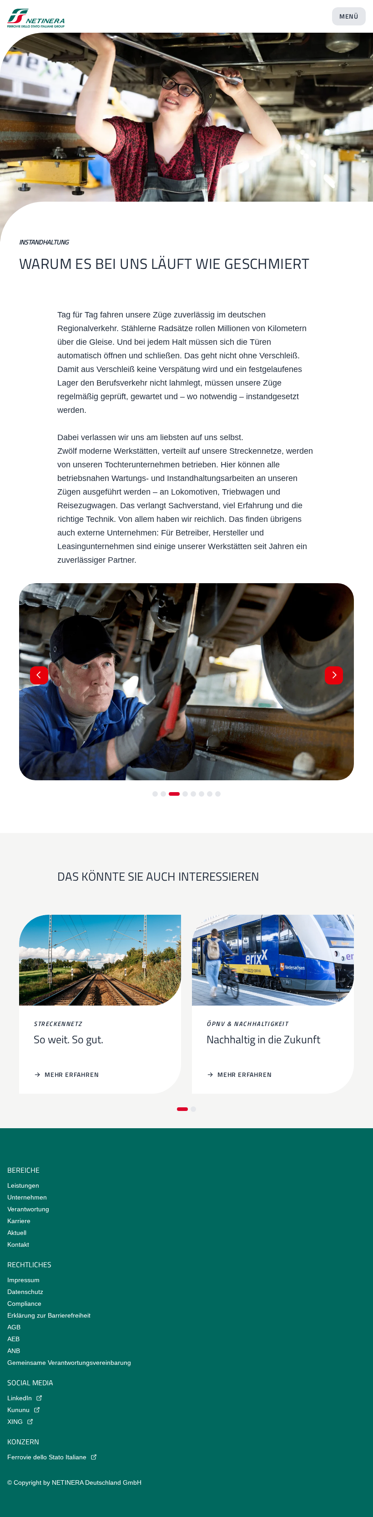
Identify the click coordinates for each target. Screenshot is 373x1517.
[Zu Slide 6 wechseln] (201, 794)
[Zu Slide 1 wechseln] (155, 794)
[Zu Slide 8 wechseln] (218, 794)
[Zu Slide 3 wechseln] (174, 794)
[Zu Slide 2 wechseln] (163, 794)
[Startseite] (36, 14)
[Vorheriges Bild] (39, 675)
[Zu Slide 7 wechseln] (209, 794)
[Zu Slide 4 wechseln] (185, 794)
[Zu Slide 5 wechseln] (193, 794)
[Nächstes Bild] (334, 675)
